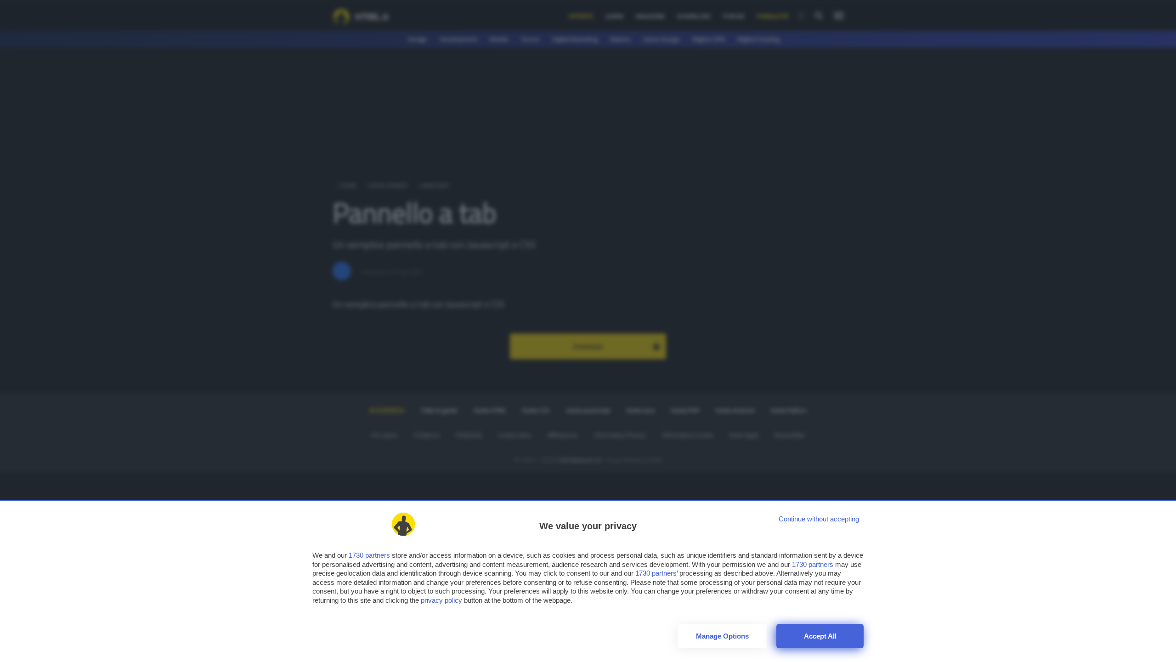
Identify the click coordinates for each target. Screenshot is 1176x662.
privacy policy (441, 600)
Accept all (820, 636)
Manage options (722, 636)
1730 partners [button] (369, 555)
